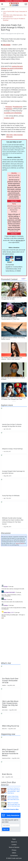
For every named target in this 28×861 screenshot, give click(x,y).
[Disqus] (14, 601)
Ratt (3, 777)
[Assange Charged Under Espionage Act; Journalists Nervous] (14, 461)
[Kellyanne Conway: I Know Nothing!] (14, 439)
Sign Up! (5, 829)
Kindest (9, 262)
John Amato (6, 45)
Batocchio (4, 728)
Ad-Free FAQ (19, 240)
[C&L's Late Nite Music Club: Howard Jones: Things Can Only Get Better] (10, 693)
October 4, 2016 (9, 118)
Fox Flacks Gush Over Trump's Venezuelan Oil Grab (10, 680)
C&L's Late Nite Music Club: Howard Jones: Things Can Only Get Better (10, 704)
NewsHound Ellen (6, 758)
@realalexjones (17, 106)
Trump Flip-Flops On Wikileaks (11, 495)
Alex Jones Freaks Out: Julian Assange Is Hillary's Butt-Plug (13, 27)
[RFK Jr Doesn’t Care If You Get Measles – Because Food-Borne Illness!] (10, 742)
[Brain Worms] (10, 766)
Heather (4, 685)
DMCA (14, 853)
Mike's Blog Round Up (10, 726)
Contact (14, 844)
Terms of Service (20, 543)
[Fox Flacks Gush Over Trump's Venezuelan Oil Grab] (10, 671)
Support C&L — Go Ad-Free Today (14, 1)
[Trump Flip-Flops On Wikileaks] (14, 486)
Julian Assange (18, 135)
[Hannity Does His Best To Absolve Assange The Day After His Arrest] (14, 415)
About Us (14, 842)
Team (14, 839)
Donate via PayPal (18, 258)
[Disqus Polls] (14, 565)
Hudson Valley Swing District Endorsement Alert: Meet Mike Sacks (13, 798)
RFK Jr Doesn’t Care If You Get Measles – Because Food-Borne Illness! (10, 752)
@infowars (8, 106)
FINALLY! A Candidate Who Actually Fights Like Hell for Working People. (13, 804)
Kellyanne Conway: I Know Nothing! (12, 449)
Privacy (14, 850)
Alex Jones (9, 135)
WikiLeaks (9, 137)
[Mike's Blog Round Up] (10, 718)
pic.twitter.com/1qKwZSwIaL (13, 113)
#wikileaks (9, 109)
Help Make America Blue (11, 809)
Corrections (14, 855)
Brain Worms (7, 774)
